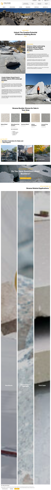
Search (43, 0)
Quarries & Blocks (46, 3)
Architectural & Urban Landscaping (26, 3)
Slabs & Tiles (33, 3)
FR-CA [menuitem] (48, 0)
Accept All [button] (16, 488)
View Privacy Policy (5, 488)
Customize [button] (11, 488)
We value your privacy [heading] (5, 485)
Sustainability (35, 0)
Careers (39, 0)
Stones (20, 7)
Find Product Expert (25, 178)
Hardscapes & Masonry (39, 3)
